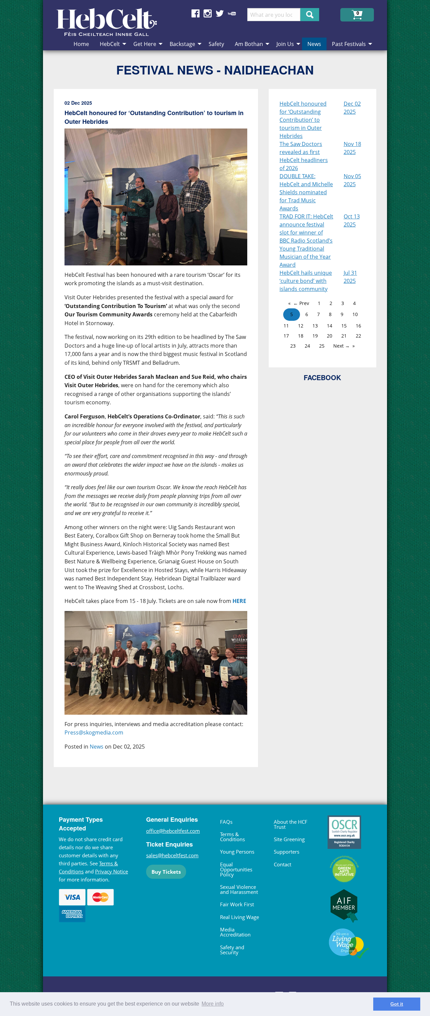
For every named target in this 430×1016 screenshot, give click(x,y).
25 (322, 346)
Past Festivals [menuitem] (349, 44)
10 (355, 314)
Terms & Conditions (232, 837)
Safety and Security (232, 950)
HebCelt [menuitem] (110, 44)
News (96, 746)
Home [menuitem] (81, 44)
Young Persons (237, 851)
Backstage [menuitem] (182, 44)
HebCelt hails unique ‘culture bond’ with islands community (306, 281)
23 (293, 346)
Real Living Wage (239, 917)
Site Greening (289, 839)
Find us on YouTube (231, 13)
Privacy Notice (111, 871)
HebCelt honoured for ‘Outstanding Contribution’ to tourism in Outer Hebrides (303, 120)
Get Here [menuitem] (144, 44)
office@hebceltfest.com (173, 830)
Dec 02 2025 (352, 107)
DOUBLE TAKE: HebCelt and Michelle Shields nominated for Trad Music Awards (306, 192)
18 (300, 336)
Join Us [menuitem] (285, 44)
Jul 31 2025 (350, 277)
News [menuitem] (314, 44)
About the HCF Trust (290, 824)
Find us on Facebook (195, 13)
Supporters (286, 851)
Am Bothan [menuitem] (249, 44)
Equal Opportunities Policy (236, 869)
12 (300, 325)
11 (286, 325)
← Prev (301, 303)
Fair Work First (237, 904)
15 (344, 325)
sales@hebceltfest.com (172, 855)
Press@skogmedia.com (93, 732)
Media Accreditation (235, 932)
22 (358, 336)
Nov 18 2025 (352, 148)
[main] (161, 433)
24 (307, 346)
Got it (396, 1004)
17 (286, 336)
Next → (341, 346)
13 (315, 325)
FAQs (226, 821)
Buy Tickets (166, 871)
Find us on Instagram (207, 13)
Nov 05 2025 (352, 180)
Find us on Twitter (219, 13)
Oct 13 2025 (352, 220)
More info (213, 1004)
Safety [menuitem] (216, 44)
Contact (282, 864)
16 (358, 325)
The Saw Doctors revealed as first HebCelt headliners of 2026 (304, 156)
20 (329, 336)
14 (329, 325)
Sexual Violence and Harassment (239, 889)
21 (344, 336)
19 (315, 336)
